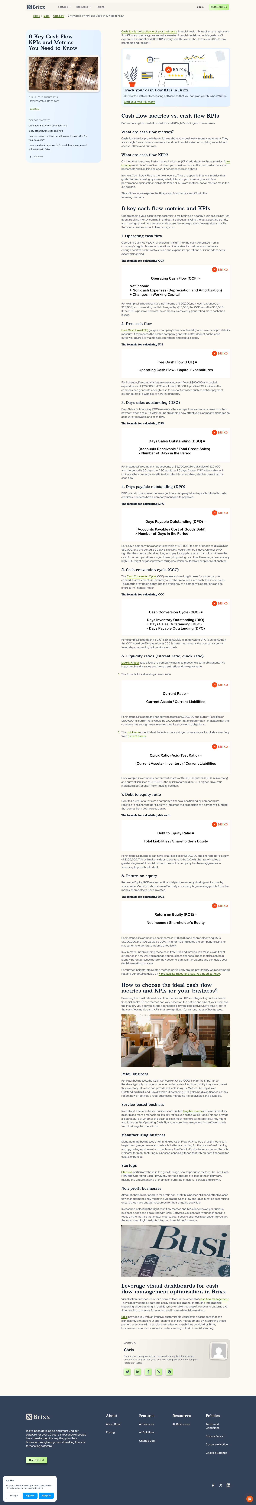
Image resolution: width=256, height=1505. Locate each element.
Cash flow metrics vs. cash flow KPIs (48, 126)
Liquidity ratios (130, 662)
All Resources (180, 1424)
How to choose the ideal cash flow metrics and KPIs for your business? (58, 138)
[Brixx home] (36, 7)
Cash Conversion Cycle (141, 576)
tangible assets (192, 1111)
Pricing (100, 7)
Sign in (200, 7)
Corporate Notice (217, 1444)
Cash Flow (58, 16)
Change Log (147, 1441)
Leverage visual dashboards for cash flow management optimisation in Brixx (58, 147)
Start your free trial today (139, 102)
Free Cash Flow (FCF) (134, 330)
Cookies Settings (216, 1453)
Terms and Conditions (212, 1426)
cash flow (34, 109)
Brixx (124, 1317)
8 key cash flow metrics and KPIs (46, 131)
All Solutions (146, 1432)
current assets (137, 736)
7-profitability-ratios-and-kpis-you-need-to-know (189, 973)
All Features (146, 1424)
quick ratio (133, 732)
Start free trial (36, 1460)
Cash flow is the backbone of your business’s (149, 31)
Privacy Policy (214, 1436)
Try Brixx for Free (219, 7)
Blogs (46, 16)
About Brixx (113, 1424)
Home (36, 16)
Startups (126, 1172)
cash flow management (214, 1299)
